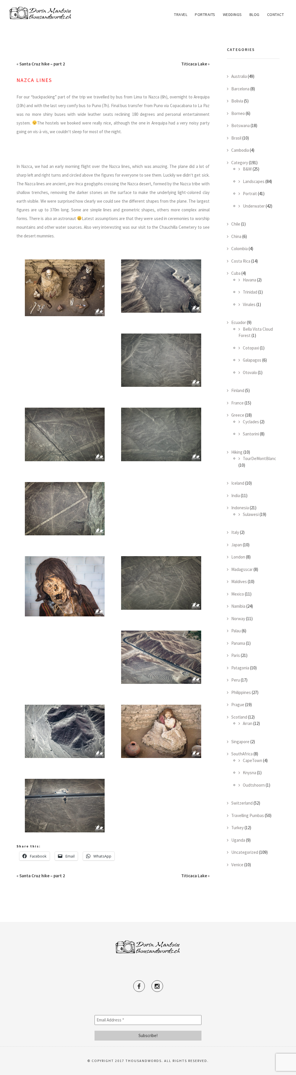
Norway (238, 618)
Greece (237, 415)
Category (239, 162)
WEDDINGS (232, 14)
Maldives (239, 581)
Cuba (235, 273)
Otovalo (250, 372)
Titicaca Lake (194, 64)
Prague (237, 704)
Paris (235, 655)
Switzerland (242, 803)
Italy (235, 532)
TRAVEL (180, 14)
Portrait (250, 193)
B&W (247, 169)
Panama (238, 643)
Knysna (249, 772)
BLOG (254, 14)
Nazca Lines (34, 80)
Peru (235, 680)
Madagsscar (242, 569)
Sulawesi (251, 514)
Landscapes (253, 181)
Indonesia (240, 507)
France (237, 403)
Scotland (239, 717)
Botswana (240, 125)
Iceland (237, 483)
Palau (236, 630)
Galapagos (252, 360)
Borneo (238, 113)
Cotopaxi (251, 348)
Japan (236, 544)
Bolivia (237, 101)
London (238, 557)
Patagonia (240, 668)
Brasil (236, 138)
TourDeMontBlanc (259, 458)
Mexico (237, 594)
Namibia (238, 606)
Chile (235, 224)
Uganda (238, 840)
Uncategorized (244, 852)
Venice (237, 864)
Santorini (251, 434)
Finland (237, 390)
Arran (247, 723)
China (236, 236)
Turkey (237, 827)
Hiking (237, 452)
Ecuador (238, 322)
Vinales (249, 304)
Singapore (240, 741)
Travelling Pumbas (247, 815)
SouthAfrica (242, 754)
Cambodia (240, 150)
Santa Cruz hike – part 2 (42, 64)
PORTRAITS (205, 14)
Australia (239, 76)
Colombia (239, 248)
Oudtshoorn (254, 785)
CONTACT (275, 14)
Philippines (241, 692)
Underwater (254, 206)
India (235, 495)
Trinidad (250, 292)
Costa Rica (240, 261)
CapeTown (252, 760)
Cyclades (251, 421)
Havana (249, 280)
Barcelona (240, 88)
